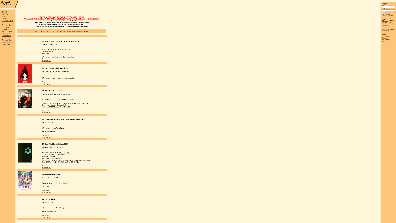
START (4, 12)
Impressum (6, 44)
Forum (63, 31)
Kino (52, 31)
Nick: (383, 5)
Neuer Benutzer (386, 14)
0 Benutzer (385, 21)
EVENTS (5, 14)
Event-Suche (6, 25)
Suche (384, 41)
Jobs (73, 31)
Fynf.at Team (6, 36)
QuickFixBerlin (386, 25)
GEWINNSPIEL (7, 21)
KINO (4, 19)
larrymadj (384, 30)
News (69, 31)
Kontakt (384, 34)
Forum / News (7, 31)
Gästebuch (6, 33)
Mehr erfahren (46, 61)
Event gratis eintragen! (6, 28)
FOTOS (4, 16)
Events (47, 31)
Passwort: (385, 8)
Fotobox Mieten (7, 40)
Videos (57, 31)
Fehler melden (386, 36)
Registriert (385, 22)
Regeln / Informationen (386, 38)
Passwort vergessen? (388, 15)
